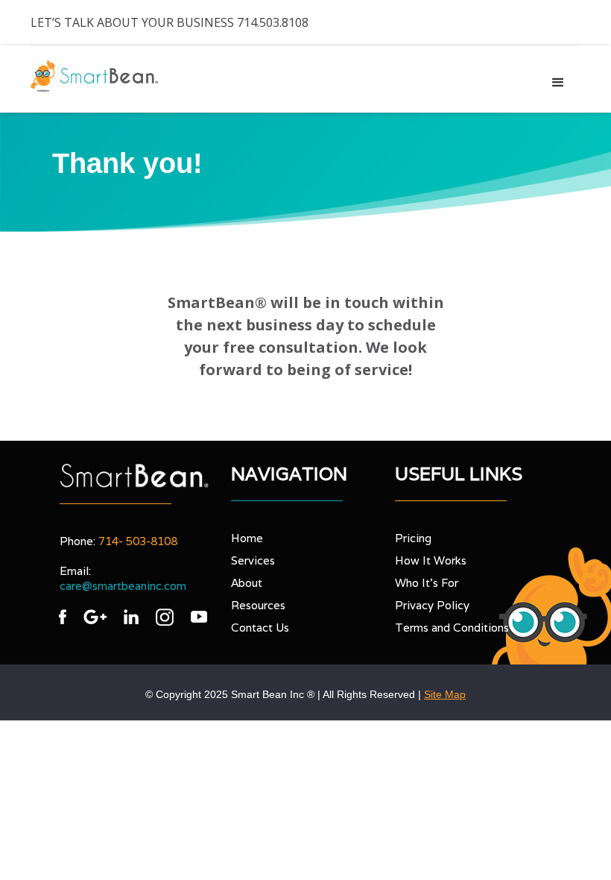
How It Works (430, 560)
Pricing (413, 538)
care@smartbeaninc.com (123, 586)
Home (247, 538)
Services (253, 560)
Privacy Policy (432, 605)
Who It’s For (426, 583)
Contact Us (260, 627)
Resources (258, 605)
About (246, 583)
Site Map (445, 694)
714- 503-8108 (137, 541)
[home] (95, 76)
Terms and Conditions (452, 627)
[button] (558, 82)
